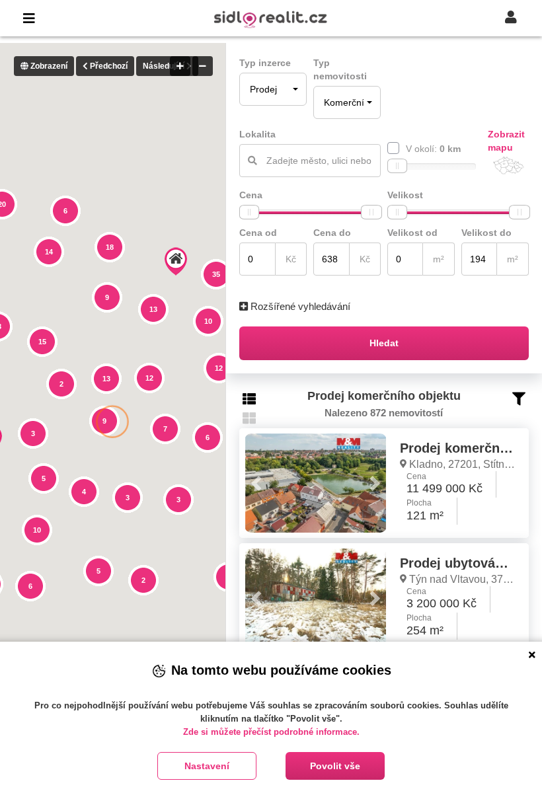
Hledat (384, 343)
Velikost (405, 195)
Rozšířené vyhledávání (299, 306)
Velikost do (486, 232)
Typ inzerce (265, 62)
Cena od (258, 232)
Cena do (332, 232)
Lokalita (257, 134)
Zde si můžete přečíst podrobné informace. (271, 732)
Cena (250, 195)
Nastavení (206, 766)
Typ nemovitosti (340, 69)
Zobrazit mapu (506, 141)
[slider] (397, 166)
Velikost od (412, 232)
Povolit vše (335, 766)
